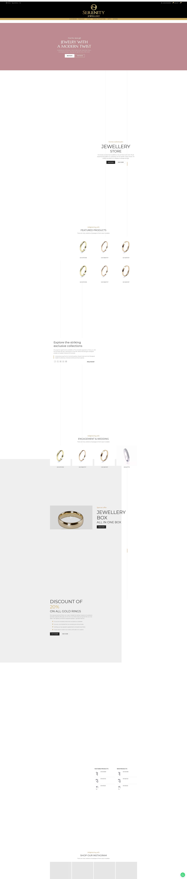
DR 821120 (103, 778)
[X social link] (58, 361)
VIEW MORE (121, 162)
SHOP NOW (111, 162)
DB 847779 (127, 467)
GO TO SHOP (54, 633)
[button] (183, 875)
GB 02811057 (126, 257)
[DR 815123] (97, 787)
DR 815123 (103, 785)
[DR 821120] (97, 780)
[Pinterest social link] (60, 361)
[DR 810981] (97, 773)
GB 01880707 (104, 257)
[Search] (20, 2)
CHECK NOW (101, 526)
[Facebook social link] (55, 361)
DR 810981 (103, 771)
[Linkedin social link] (63, 361)
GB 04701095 (83, 257)
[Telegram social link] (66, 361)
